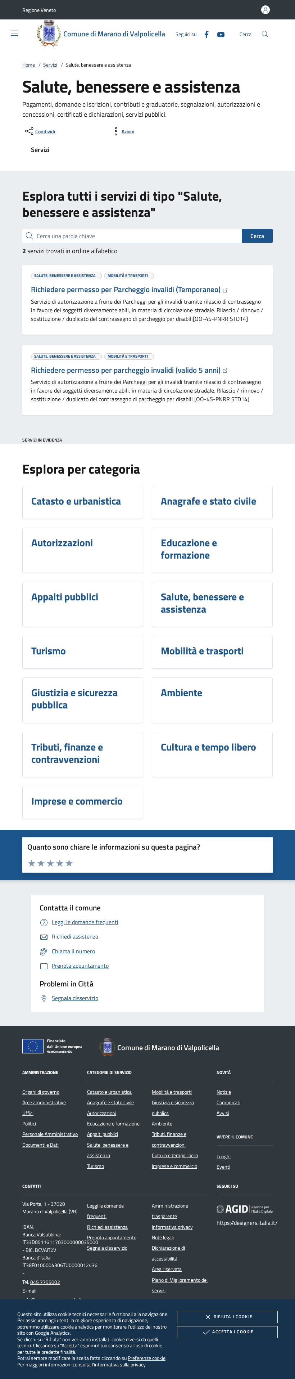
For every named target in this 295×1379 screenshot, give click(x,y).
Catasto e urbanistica (109, 1092)
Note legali (163, 1237)
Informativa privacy (172, 1227)
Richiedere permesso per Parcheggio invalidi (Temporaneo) (126, 289)
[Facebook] (203, 34)
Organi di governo (40, 1092)
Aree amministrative (44, 1102)
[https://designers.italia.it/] (245, 1209)
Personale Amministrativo (50, 1134)
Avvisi (223, 1113)
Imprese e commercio (174, 1166)
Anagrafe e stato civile (110, 1102)
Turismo (95, 1166)
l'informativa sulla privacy (118, 1364)
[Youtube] (218, 34)
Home (28, 65)
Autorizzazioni (101, 1113)
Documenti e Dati (40, 1145)
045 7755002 (45, 1282)
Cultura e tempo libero (175, 1155)
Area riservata (167, 1269)
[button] (39, 10)
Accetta (233, 1331)
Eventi (223, 1167)
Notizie (224, 1092)
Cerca (257, 236)
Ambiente (162, 1124)
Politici (29, 1124)
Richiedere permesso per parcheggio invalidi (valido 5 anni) (126, 370)
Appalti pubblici (102, 1134)
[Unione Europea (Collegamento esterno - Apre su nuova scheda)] (54, 1048)
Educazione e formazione (113, 1124)
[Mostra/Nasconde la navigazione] (14, 33)
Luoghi (224, 1156)
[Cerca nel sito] (265, 34)
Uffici (27, 1113)
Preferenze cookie (146, 1358)
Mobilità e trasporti (172, 1092)
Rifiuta (233, 1316)
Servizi (50, 65)
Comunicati (228, 1102)
